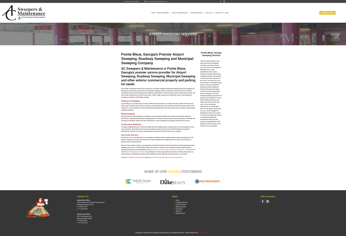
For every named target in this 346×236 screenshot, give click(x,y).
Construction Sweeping (131, 124)
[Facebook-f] (220, 1)
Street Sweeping (163, 13)
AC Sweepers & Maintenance (136, 157)
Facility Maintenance (180, 13)
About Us (209, 13)
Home (153, 13)
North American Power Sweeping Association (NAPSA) (167, 150)
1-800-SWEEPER (190, 150)
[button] (123, 182)
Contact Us (219, 13)
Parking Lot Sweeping (130, 101)
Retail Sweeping (128, 114)
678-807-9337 (83, 207)
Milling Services (197, 13)
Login (227, 13)
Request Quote (180, 213)
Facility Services (181, 204)
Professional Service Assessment (171, 157)
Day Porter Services (129, 135)
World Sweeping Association (135, 152)
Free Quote (155, 157)
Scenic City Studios (204, 233)
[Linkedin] (224, 1)
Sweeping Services (182, 202)
